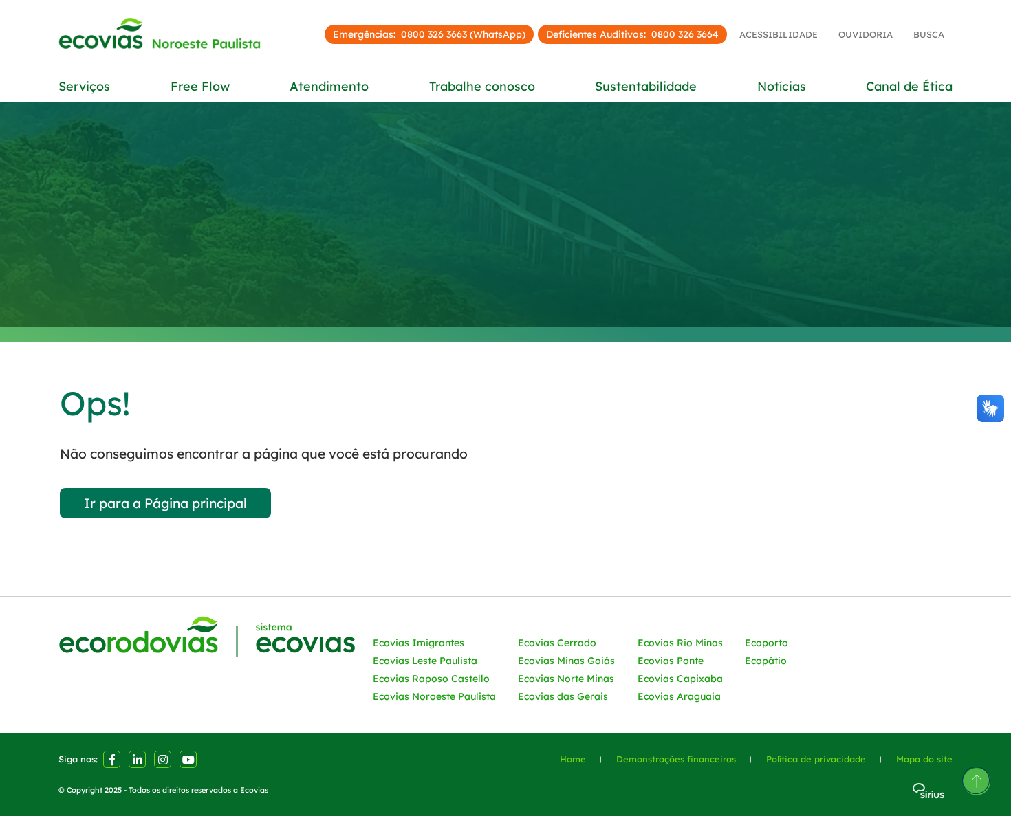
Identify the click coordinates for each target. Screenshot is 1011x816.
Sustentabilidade (646, 86)
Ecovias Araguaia (679, 696)
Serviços (84, 86)
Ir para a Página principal (165, 503)
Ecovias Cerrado (557, 643)
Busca (928, 34)
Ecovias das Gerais (563, 696)
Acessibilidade (778, 34)
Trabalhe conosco (482, 86)
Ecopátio (766, 660)
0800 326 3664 (685, 34)
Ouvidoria (865, 34)
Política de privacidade (816, 758)
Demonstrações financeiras (676, 758)
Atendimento (329, 86)
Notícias (781, 86)
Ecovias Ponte (671, 660)
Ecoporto (766, 643)
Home (573, 758)
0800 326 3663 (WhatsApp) (463, 34)
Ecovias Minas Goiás (566, 660)
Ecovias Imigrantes (418, 643)
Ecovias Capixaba (680, 678)
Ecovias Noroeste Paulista (434, 696)
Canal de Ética (909, 86)
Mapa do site (924, 758)
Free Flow (200, 86)
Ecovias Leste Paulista (425, 660)
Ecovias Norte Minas (566, 678)
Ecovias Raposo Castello (431, 678)
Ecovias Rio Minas (680, 643)
